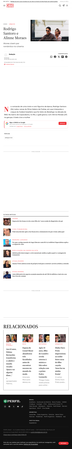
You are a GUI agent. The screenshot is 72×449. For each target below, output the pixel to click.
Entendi (63, 443)
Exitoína (51, 414)
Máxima (49, 406)
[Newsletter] (63, 5)
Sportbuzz (32, 408)
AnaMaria (32, 402)
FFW (45, 404)
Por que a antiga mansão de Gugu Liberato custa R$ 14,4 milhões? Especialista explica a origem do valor (40, 243)
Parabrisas (39, 416)
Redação (12, 54)
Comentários (10, 64)
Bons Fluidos (56, 402)
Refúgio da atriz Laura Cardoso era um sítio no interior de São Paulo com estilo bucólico (34, 1)
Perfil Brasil (57, 406)
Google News (19, 126)
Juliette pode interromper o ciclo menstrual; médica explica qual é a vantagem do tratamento (39, 254)
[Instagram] (5, 406)
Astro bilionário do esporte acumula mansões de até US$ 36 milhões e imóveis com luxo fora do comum (39, 275)
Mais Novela (33, 406)
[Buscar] (60, 5)
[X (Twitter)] (13, 406)
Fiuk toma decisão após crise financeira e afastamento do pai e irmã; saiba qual (38, 232)
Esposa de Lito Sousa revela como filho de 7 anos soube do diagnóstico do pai (37, 221)
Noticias (32, 416)
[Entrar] (67, 5)
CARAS (64, 402)
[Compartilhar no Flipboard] (62, 56)
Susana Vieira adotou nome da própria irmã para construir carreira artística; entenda (40, 264)
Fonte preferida (27, 126)
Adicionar (62, 123)
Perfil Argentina (49, 416)
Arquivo (12, 24)
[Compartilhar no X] (58, 56)
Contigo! (39, 404)
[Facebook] (9, 406)
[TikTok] (22, 406)
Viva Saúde (45, 408)
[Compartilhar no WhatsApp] (51, 56)
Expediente (32, 423)
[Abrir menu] (4, 5)
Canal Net (32, 414)
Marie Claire (59, 414)
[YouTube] (18, 406)
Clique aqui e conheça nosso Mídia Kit (15, 434)
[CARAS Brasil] (10, 6)
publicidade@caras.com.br (39, 432)
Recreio (64, 406)
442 (64, 416)
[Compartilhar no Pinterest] (66, 56)
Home (5, 24)
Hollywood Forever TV (55, 404)
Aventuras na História (44, 402)
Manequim (41, 406)
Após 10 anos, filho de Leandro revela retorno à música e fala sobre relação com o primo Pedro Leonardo (44, 362)
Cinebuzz (32, 404)
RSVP (39, 408)
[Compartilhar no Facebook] (55, 56)
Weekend (59, 416)
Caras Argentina (42, 414)
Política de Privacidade (31, 444)
